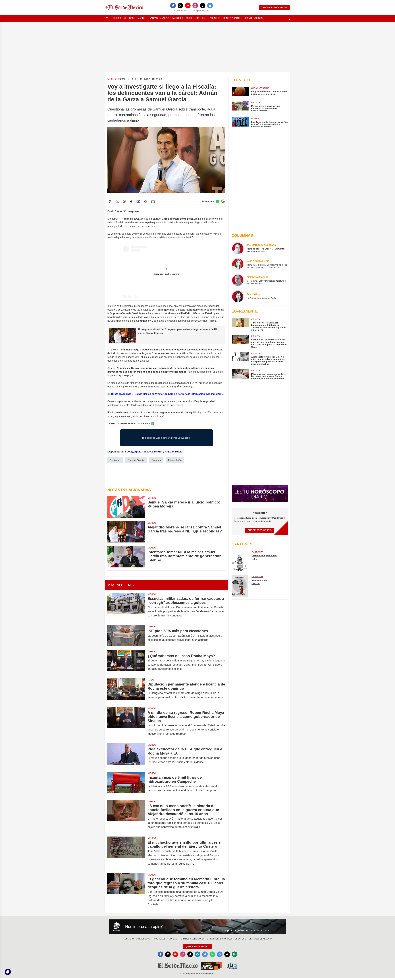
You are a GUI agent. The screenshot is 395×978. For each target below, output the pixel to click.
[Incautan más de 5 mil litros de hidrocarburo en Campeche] (126, 784)
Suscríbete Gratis (260, 530)
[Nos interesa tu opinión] (197, 926)
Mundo (141, 18)
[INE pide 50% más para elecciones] (126, 635)
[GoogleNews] (219, 954)
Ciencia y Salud (231, 18)
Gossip (189, 18)
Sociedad (115, 460)
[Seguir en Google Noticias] (222, 201)
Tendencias (213, 18)
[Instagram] (195, 5)
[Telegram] (131, 201)
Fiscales (156, 460)
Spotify (129, 451)
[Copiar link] (145, 201)
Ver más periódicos (274, 7)
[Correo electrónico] (138, 201)
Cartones (177, 18)
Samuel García (136, 460)
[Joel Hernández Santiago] (238, 248)
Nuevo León (175, 460)
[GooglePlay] (234, 954)
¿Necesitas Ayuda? (198, 946)
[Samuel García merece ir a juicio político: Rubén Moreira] (126, 507)
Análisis (164, 18)
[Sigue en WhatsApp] (217, 201)
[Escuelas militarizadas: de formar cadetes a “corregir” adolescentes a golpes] (126, 607)
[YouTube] (188, 5)
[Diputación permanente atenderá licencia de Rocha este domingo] (126, 690)
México (117, 18)
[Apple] (227, 954)
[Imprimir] (153, 201)
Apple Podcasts (143, 451)
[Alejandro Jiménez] (238, 280)
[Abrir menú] (107, 18)
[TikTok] (202, 5)
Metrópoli (129, 18)
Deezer (158, 451)
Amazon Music (173, 451)
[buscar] (288, 18)
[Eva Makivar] (238, 296)
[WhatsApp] (124, 201)
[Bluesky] (210, 5)
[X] (180, 5)
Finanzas (153, 18)
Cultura (200, 18)
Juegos (258, 18)
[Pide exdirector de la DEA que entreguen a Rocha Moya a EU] (126, 755)
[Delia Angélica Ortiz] (238, 264)
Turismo (247, 18)
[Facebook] (173, 5)
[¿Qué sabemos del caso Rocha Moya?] (126, 662)
